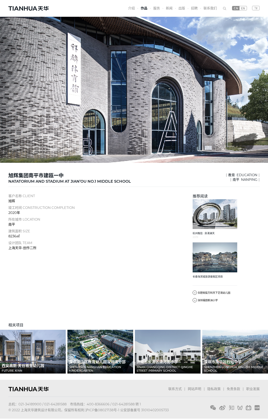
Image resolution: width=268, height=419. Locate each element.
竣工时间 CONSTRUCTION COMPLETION (41, 208)
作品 (144, 8)
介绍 (131, 8)
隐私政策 (214, 389)
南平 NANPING (245, 180)
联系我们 (210, 8)
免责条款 (233, 389)
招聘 (194, 8)
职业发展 (253, 389)
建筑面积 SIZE (19, 231)
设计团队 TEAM (20, 243)
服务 (156, 8)
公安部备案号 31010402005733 (144, 410)
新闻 (169, 8)
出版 (181, 8)
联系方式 (175, 389)
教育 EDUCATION (242, 175)
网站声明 (194, 389)
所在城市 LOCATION (24, 219)
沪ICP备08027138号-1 (102, 410)
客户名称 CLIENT (21, 196)
